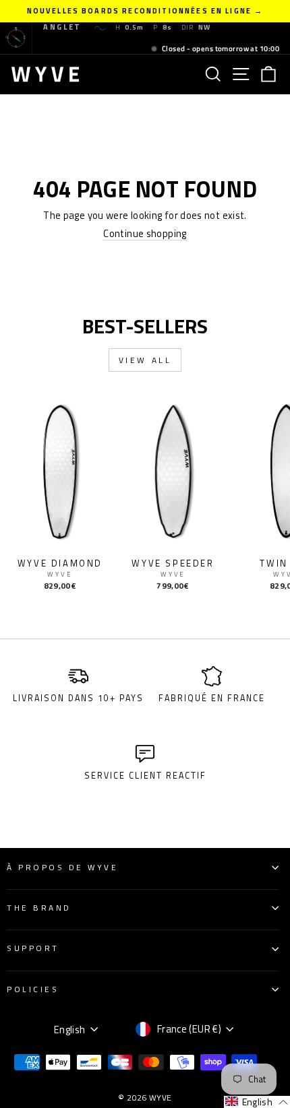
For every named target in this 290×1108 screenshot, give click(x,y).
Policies (33, 989)
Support (33, 948)
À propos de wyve (63, 867)
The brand (39, 908)
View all (145, 360)
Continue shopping (144, 234)
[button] (257, 1102)
